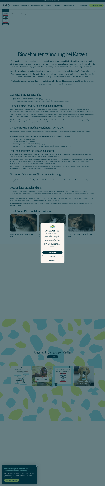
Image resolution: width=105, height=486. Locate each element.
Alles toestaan (52, 252)
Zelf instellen (52, 260)
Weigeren (52, 256)
